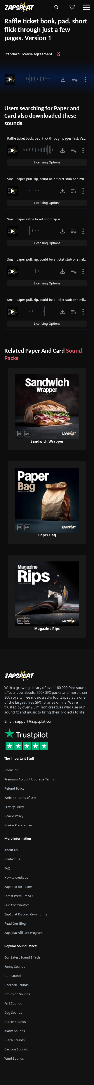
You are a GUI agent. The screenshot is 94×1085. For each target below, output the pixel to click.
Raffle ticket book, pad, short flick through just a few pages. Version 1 (45, 30)
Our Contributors (17, 905)
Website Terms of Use (20, 798)
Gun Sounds (13, 976)
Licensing (11, 770)
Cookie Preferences (18, 825)
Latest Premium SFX (18, 896)
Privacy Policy (14, 807)
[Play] (10, 79)
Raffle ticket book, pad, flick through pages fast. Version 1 (50, 138)
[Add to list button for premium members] (75, 79)
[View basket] (72, 7)
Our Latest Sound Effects (22, 957)
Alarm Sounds (14, 1031)
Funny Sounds (14, 966)
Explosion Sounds (17, 994)
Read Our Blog (15, 923)
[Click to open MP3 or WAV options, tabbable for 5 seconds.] (63, 79)
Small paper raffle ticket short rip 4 (33, 219)
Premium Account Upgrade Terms (29, 779)
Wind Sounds (14, 1058)
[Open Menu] (86, 7)
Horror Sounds (15, 1022)
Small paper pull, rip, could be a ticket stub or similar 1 (48, 179)
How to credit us (16, 877)
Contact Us (12, 859)
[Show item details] (85, 79)
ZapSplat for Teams (18, 887)
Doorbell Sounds (16, 985)
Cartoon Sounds (16, 1049)
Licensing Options (47, 162)
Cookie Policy (13, 816)
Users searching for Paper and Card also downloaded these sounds (42, 116)
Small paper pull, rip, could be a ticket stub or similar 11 (49, 300)
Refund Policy (14, 788)
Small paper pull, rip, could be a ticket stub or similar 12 (49, 259)
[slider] (37, 78)
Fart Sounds (13, 1003)
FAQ (7, 868)
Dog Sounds (13, 1012)
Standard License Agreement (28, 54)
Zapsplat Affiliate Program (23, 933)
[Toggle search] (56, 7)
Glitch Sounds (14, 1040)
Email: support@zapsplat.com (29, 721)
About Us (11, 850)
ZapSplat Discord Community (25, 914)
